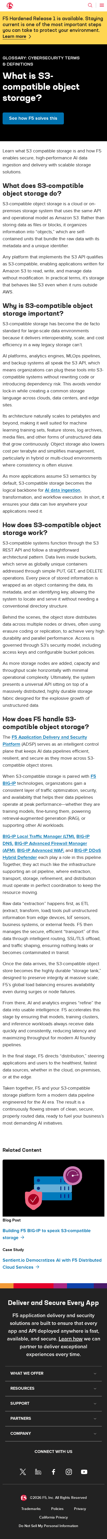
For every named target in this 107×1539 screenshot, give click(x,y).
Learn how (71, 1339)
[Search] (90, 5)
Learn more (14, 36)
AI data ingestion (62, 490)
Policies (57, 1509)
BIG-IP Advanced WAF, (40, 850)
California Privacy (53, 1517)
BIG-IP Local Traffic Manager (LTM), (39, 836)
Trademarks (31, 1509)
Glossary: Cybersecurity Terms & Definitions (41, 61)
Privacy (80, 1509)
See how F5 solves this (33, 118)
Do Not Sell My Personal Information (48, 1526)
